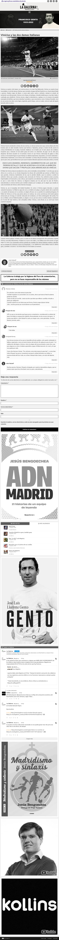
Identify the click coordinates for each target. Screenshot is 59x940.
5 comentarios (54, 78)
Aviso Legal (43, 938)
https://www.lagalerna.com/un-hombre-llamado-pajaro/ (26, 712)
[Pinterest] (31, 86)
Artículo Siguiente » (52, 271)
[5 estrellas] (32, 81)
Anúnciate (55, 938)
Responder (54, 307)
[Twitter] (25, 86)
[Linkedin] (28, 86)
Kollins (9, 692)
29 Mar (22, 658)
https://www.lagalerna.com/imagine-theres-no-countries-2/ (27, 730)
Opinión (9, 30)
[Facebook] (22, 86)
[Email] (37, 86)
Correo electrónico (7, 407)
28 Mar (22, 722)
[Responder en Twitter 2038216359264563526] (7, 718)
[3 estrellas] (29, 81)
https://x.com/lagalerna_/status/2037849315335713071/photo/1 (24, 731)
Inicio (3, 30)
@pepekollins (14, 692)
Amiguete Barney (10, 336)
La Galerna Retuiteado (12, 690)
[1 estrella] (27, 81)
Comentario (5, 383)
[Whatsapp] (34, 86)
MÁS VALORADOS (44, 523)
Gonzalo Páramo (12, 529)
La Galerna (11, 535)
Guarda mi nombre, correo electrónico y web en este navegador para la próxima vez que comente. (27, 423)
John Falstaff (11, 78)
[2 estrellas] (28, 81)
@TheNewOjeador (11, 695)
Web (2, 413)
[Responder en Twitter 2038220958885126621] (7, 686)
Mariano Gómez (10, 289)
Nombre (4, 400)
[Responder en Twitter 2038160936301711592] (7, 699)
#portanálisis (10, 709)
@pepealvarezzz (21, 695)
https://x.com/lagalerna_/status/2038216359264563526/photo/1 (24, 714)
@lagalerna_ (16, 658)
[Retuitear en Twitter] (5, 690)
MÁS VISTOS (16, 523)
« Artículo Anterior (6, 271)
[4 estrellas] (30, 81)
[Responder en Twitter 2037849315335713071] (7, 735)
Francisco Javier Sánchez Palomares (17, 547)
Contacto (50, 938)
